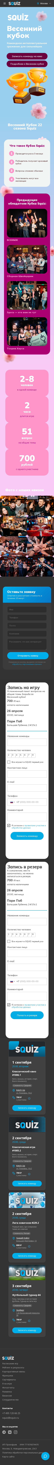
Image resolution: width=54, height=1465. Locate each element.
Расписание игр (10, 1363)
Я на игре (7, 1383)
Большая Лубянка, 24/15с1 (22, 725)
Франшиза (7, 1375)
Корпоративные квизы (13, 1371)
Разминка (7, 1391)
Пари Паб (14, 721)
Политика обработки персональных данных (24, 1452)
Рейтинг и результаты (13, 1367)
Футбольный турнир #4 (26, 1295)
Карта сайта (8, 1456)
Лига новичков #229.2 (25, 1222)
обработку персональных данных (27, 664)
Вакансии (7, 1395)
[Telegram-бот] (4, 1432)
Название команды (18, 736)
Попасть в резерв (27, 1015)
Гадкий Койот (23, 1238)
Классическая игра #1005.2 (23, 1149)
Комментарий (15, 810)
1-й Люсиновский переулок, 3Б (28, 1314)
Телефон (12, 795)
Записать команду (27, 835)
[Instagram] (15, 1432)
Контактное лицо (17, 767)
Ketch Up (20, 1090)
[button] (29, 1098)
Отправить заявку (28, 655)
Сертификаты (9, 1379)
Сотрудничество (10, 1399)
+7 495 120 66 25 (11, 1413)
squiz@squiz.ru (10, 1417)
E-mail (10, 781)
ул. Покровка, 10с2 (24, 1093)
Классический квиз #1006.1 (24, 1073)
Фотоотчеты (8, 1387)
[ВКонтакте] (10, 1432)
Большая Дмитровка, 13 (26, 1241)
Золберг (20, 1310)
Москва (44, 3)
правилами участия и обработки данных (29, 826)
